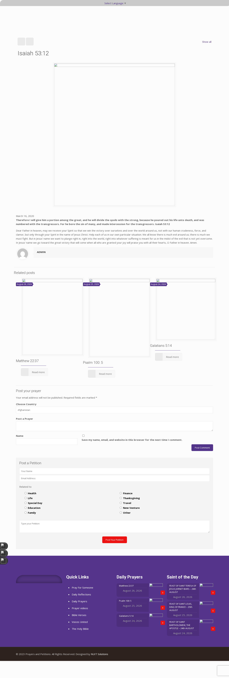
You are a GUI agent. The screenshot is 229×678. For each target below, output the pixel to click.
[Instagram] (208, 654)
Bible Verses (79, 615)
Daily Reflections (81, 594)
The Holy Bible (80, 628)
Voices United (80, 622)
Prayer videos (80, 608)
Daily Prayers (79, 601)
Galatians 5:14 (161, 346)
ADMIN (41, 252)
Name (19, 435)
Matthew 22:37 (27, 361)
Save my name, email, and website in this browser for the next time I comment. (132, 439)
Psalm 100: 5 (93, 363)
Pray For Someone (82, 587)
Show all (206, 41)
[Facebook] (199, 654)
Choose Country (26, 404)
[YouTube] (203, 654)
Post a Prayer (24, 418)
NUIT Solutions (99, 654)
